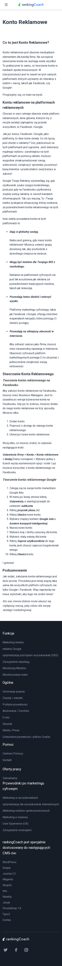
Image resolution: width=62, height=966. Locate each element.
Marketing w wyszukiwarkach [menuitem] (20, 797)
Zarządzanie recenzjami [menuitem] (17, 830)
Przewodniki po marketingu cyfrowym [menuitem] (23, 786)
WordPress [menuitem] (9, 862)
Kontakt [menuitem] (7, 760)
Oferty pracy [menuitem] (12, 769)
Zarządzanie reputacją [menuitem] (16, 661)
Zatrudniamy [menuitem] (10, 778)
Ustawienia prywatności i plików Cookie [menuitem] (26, 736)
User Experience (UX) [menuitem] (15, 823)
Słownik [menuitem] (7, 724)
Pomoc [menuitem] (8, 744)
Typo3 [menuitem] (6, 914)
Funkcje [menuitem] (8, 633)
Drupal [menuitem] (6, 867)
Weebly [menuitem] (7, 896)
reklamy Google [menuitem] (12, 649)
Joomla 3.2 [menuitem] (9, 873)
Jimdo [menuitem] (6, 902)
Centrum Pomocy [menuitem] (13, 753)
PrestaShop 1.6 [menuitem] (12, 908)
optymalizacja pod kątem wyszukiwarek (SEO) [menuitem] (30, 655)
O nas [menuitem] (6, 717)
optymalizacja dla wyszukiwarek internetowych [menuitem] (31, 804)
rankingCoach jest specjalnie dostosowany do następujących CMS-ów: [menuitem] (26, 847)
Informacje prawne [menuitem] (14, 691)
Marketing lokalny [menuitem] (13, 642)
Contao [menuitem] (7, 920)
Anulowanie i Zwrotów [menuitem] (16, 710)
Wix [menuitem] (5, 891)
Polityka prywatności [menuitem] (15, 704)
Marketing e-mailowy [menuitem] (15, 817)
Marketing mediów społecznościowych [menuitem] (26, 810)
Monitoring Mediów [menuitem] (14, 668)
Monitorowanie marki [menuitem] (15, 674)
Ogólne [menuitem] (8, 682)
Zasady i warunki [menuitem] (13, 698)
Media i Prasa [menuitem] (11, 730)
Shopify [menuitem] (7, 885)
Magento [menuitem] (8, 879)
